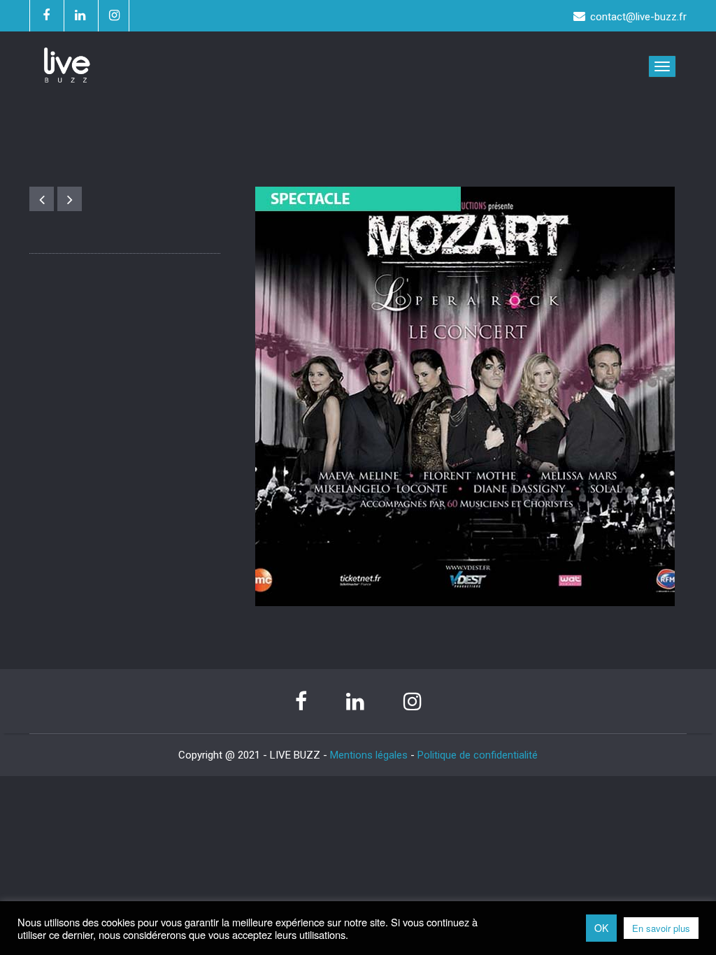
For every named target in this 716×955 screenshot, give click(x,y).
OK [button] (601, 928)
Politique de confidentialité (477, 755)
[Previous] (41, 199)
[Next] (69, 199)
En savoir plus (661, 928)
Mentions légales (369, 755)
